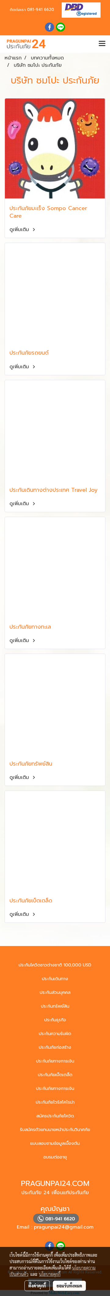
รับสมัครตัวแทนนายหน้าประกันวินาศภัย (55, 1129)
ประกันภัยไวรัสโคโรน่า (55, 1102)
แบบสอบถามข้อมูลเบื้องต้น (55, 1143)
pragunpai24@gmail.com (64, 1227)
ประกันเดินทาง (55, 979)
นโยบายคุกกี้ (50, 1274)
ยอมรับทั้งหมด (69, 1285)
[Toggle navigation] (102, 44)
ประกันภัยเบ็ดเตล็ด (55, 1075)
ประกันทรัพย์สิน (55, 1006)
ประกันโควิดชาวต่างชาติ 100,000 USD (55, 965)
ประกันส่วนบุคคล (55, 992)
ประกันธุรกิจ (55, 1020)
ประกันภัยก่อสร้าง (55, 1047)
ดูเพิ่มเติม (20, 229)
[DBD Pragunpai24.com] (79, 9)
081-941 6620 (40, 9)
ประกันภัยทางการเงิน (55, 1061)
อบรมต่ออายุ (55, 1157)
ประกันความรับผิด (55, 1033)
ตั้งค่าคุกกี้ (37, 1285)
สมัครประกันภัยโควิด (55, 1116)
